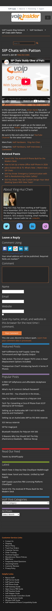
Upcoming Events (11, 564)
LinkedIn (36, 218)
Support (41, 9)
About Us (22, 9)
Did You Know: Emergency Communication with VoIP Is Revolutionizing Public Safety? (26, 175)
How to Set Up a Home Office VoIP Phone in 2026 (26, 164)
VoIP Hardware (19, 146)
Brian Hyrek (32, 110)
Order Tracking (11, 552)
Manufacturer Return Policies (16, 557)
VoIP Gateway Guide (12, 587)
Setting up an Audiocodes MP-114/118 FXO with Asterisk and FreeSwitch (23, 411)
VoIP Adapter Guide (12, 593)
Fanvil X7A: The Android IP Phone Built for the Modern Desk (22, 490)
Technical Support (12, 555)
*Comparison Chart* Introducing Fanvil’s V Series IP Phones (25, 367)
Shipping (8, 543)
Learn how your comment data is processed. (24, 339)
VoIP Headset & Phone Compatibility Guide (21, 602)
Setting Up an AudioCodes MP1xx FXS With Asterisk (24, 417)
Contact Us (9, 541)
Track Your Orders (12, 548)
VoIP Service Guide (12, 580)
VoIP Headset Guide (12, 591)
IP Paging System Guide (14, 598)
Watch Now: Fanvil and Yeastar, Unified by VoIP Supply (23, 475)
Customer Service (12, 550)
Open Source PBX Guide (14, 589)
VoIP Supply (12, 9)
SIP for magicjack (9, 427)
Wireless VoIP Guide (12, 600)
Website (7, 306)
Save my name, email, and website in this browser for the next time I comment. (24, 322)
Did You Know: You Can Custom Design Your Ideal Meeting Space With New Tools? (27, 181)
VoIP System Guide (12, 582)
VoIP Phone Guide (11, 584)
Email (5, 296)
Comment (8, 263)
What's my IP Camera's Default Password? (20, 389)
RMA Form (9, 559)
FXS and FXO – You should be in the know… (21, 394)
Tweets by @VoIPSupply (12, 456)
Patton (17, 127)
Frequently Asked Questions (15, 561)
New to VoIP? (10, 578)
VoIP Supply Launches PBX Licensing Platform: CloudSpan (22, 483)
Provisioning (32, 9)
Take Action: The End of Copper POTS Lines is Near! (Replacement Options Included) (25, 360)
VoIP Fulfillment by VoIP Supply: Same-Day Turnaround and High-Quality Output (20, 353)
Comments (7, 149)
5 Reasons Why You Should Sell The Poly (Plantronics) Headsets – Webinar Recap (20, 437)
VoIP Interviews (33, 146)
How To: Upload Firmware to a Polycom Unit (21, 398)
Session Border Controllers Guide (17, 595)
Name (5, 286)
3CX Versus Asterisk (10, 422)
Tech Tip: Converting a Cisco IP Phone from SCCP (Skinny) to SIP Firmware (23, 404)
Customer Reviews (12, 566)
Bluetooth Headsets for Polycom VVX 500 (20, 431)
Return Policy (10, 546)
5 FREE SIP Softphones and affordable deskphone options (24, 383)
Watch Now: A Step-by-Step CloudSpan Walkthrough (25, 469)
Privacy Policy (10, 568)
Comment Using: (12, 242)
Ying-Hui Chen (23, 55)
